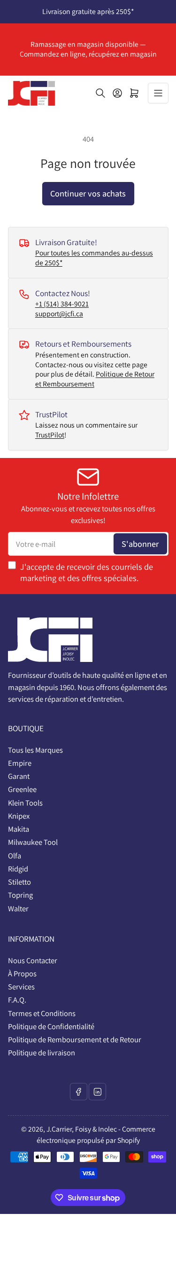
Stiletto (19, 882)
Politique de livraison (41, 1052)
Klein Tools (25, 803)
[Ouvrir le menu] (158, 93)
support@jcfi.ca (59, 314)
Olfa (14, 855)
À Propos (22, 973)
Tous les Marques (35, 750)
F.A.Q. (17, 1000)
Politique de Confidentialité (51, 1026)
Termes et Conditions (42, 1013)
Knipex (19, 816)
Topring (20, 895)
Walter (18, 908)
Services (21, 986)
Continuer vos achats (88, 193)
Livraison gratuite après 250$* (88, 11)
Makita (18, 829)
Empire (19, 763)
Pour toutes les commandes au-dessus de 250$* (94, 258)
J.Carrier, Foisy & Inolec (81, 1129)
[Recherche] (100, 93)
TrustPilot (49, 435)
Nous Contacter (32, 960)
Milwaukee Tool (33, 842)
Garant (19, 776)
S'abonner (140, 543)
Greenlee (22, 789)
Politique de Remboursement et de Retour (74, 1039)
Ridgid (18, 869)
